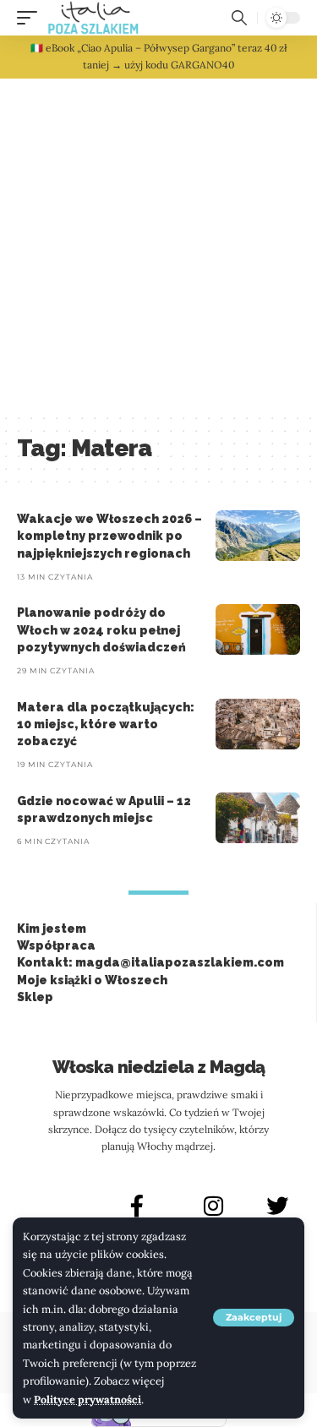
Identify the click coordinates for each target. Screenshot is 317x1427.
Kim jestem (51, 928)
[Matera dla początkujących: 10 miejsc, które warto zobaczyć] (258, 724)
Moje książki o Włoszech (92, 980)
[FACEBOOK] (137, 1206)
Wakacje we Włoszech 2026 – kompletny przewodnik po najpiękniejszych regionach (109, 536)
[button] (253, 1317)
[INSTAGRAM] (214, 1206)
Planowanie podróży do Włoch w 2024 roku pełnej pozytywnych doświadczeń (101, 630)
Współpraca (56, 945)
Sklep (35, 997)
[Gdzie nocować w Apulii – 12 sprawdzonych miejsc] (258, 817)
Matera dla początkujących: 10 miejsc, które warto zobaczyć (105, 724)
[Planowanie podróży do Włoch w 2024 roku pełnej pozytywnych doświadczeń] (258, 629)
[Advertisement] (158, 245)
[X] (277, 1206)
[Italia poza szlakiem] (93, 17)
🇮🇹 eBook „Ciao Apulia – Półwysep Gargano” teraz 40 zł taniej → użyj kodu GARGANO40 (158, 56)
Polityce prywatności (87, 1399)
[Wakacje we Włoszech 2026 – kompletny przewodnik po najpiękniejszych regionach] (258, 535)
